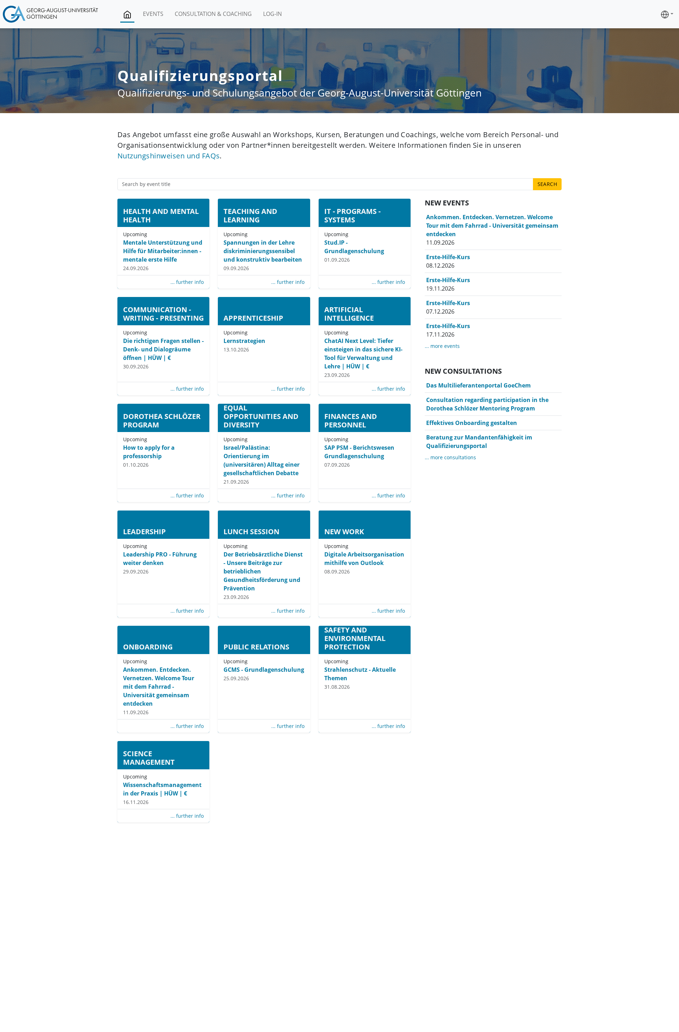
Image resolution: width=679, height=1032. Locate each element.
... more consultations (450, 457)
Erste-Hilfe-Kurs (448, 257)
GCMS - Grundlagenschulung (264, 670)
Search (547, 184)
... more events (442, 346)
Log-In (272, 14)
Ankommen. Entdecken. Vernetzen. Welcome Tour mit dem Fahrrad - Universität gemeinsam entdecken (158, 686)
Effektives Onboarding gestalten (471, 423)
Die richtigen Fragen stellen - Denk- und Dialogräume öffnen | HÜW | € (163, 349)
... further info (187, 282)
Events (153, 14)
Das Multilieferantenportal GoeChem (478, 385)
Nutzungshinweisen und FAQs (168, 156)
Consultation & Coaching (213, 14)
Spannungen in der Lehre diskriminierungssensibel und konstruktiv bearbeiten (263, 251)
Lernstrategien (244, 341)
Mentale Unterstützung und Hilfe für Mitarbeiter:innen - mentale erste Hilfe (162, 251)
